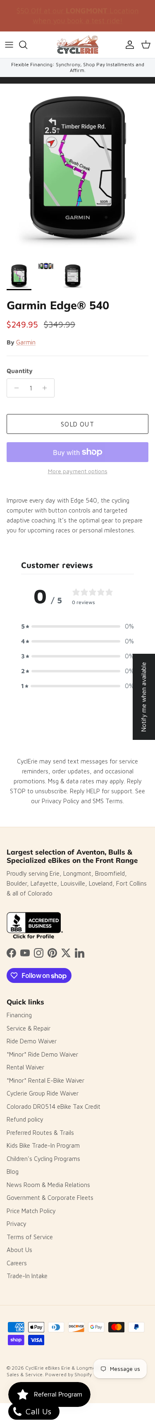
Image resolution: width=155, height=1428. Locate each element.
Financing (19, 1015)
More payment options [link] (77, 471)
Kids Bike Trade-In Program (43, 1145)
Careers (17, 1263)
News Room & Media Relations (48, 1184)
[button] (77, 626)
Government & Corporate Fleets (50, 1197)
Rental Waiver (25, 1067)
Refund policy (25, 1119)
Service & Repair (28, 1028)
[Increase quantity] (47, 388)
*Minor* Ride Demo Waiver (42, 1054)
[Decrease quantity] (14, 388)
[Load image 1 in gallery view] (77, 171)
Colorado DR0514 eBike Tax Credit (53, 1106)
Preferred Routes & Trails (40, 1132)
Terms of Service (30, 1236)
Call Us (37, 1411)
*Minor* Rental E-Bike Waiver (45, 1080)
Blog (13, 1171)
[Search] (27, 45)
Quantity (20, 370)
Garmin (26, 342)
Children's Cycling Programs (43, 1158)
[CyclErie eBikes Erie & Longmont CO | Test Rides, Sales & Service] (77, 45)
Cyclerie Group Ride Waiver (43, 1093)
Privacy (16, 1223)
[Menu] (9, 45)
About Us (19, 1249)
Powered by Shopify (68, 1374)
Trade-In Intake (27, 1275)
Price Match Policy (31, 1210)
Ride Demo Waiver (32, 1041)
